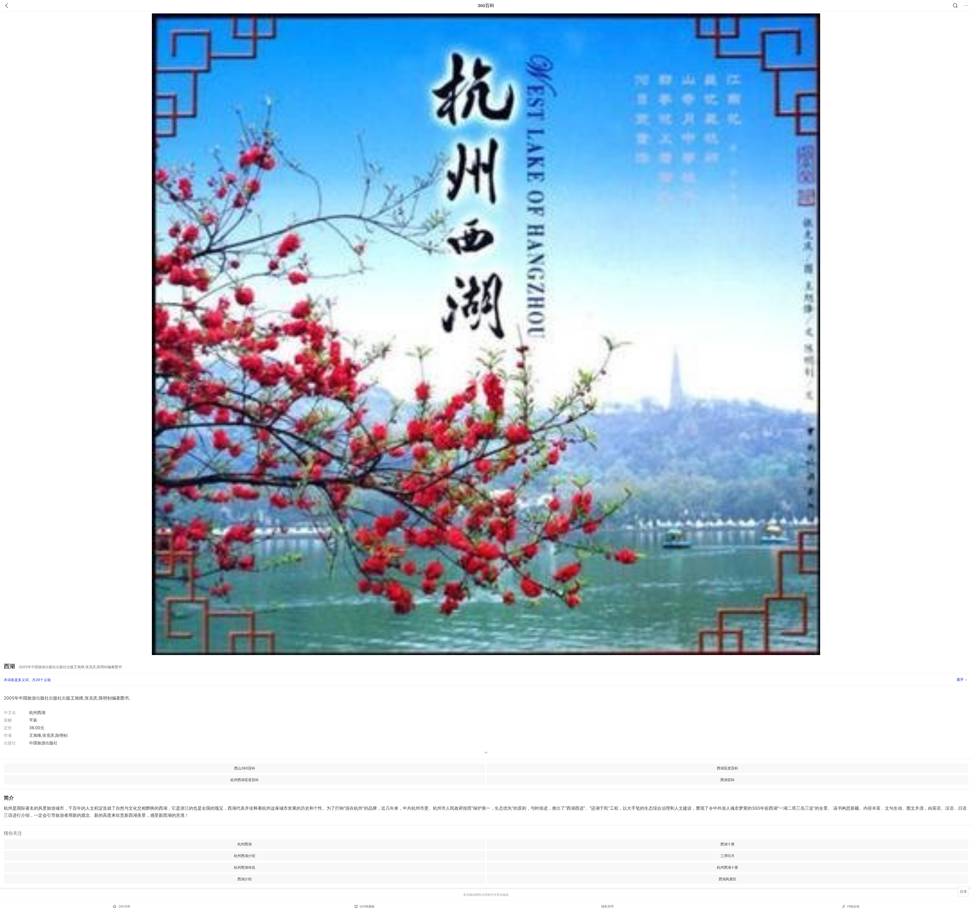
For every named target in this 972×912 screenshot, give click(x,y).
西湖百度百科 (727, 768)
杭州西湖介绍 (244, 856)
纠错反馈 (853, 906)
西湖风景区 (727, 879)
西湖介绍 (244, 879)
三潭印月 (727, 856)
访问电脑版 (367, 906)
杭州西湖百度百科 (244, 780)
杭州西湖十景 (727, 867)
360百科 (486, 5)
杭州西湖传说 (244, 867)
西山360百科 (244, 768)
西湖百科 (727, 780)
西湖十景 (727, 844)
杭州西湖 (244, 844)
